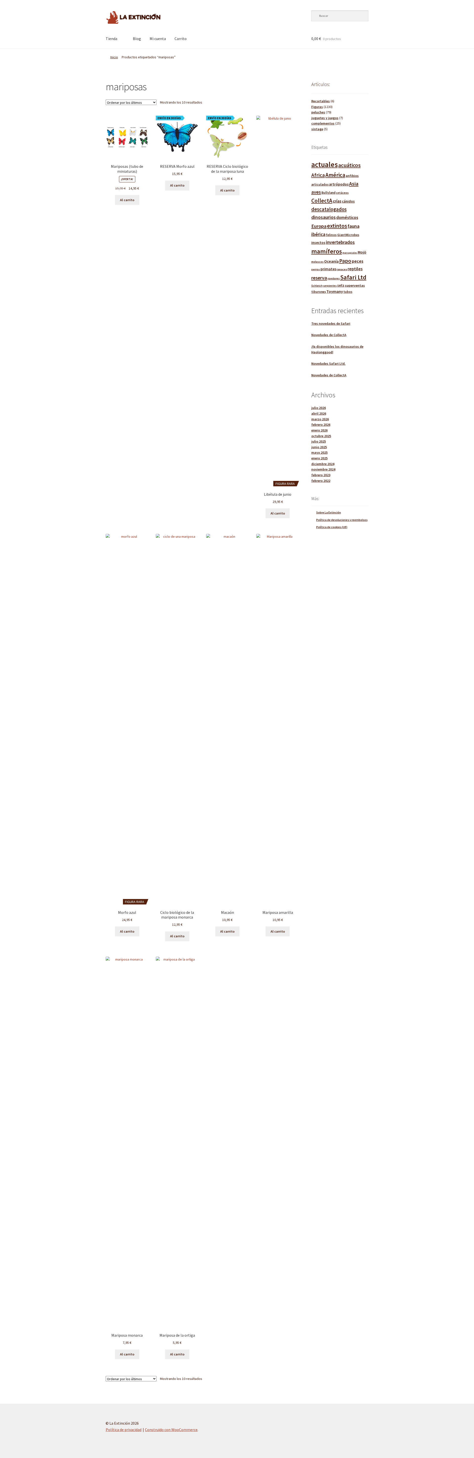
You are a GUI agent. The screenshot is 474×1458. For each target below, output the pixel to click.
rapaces (342, 269)
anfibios (352, 175)
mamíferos (326, 251)
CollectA (321, 200)
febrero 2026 (320, 424)
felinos (331, 235)
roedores (334, 278)
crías (337, 201)
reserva (319, 278)
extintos (337, 225)
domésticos (347, 217)
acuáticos (349, 165)
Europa (319, 226)
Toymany (334, 291)
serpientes (330, 285)
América (335, 175)
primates (328, 268)
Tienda (111, 38)
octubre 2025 (321, 436)
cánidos (348, 201)
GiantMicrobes (348, 235)
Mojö (362, 252)
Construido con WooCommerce (171, 1429)
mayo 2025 (319, 452)
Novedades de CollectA (328, 335)
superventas (355, 285)
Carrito (181, 38)
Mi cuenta (158, 38)
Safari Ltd (353, 277)
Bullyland (328, 193)
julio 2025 (318, 441)
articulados (320, 184)
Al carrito (127, 200)
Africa (318, 175)
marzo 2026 (320, 419)
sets (340, 285)
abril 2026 (318, 413)
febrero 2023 (320, 475)
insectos (318, 242)
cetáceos (342, 192)
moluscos (317, 261)
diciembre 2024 (322, 464)
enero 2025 (319, 458)
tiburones (318, 292)
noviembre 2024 (323, 469)
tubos (347, 292)
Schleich (317, 285)
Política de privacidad (123, 1429)
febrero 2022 (320, 480)
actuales (324, 164)
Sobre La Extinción (328, 512)
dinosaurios (323, 217)
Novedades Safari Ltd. (328, 363)
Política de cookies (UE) (331, 527)
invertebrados (340, 242)
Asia (353, 183)
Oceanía (331, 261)
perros (315, 269)
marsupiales (349, 252)
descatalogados (329, 209)
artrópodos (339, 184)
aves (316, 192)
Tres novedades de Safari (330, 323)
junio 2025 (319, 447)
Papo (345, 260)
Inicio (114, 57)
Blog (137, 38)
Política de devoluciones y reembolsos (342, 520)
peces (357, 261)
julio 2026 (318, 408)
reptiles (355, 269)
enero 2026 (319, 430)
